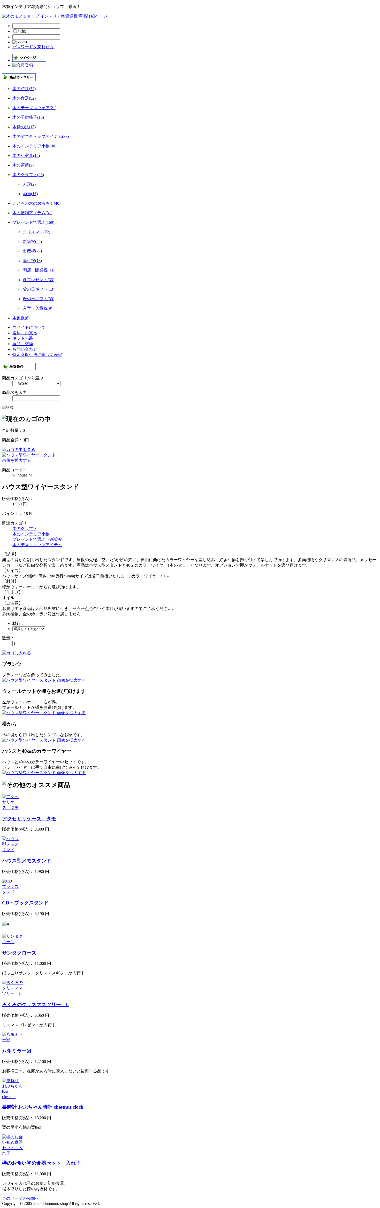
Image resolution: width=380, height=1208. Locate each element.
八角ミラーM (16, 1051)
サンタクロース (19, 953)
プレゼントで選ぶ (28, 539)
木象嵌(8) (20, 318)
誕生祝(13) (32, 260)
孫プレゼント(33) (38, 279)
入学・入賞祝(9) (37, 308)
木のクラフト (24, 528)
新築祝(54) (32, 241)
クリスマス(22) (36, 232)
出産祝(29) (32, 251)
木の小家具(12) (26, 155)
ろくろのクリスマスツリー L (35, 1004)
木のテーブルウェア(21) (34, 108)
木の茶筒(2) (23, 165)
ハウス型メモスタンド (26, 860)
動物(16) (30, 194)
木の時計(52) (24, 88)
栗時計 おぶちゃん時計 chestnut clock (42, 1107)
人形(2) (29, 184)
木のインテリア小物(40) (34, 146)
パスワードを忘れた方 (33, 47)
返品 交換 (22, 343)
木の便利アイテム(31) (32, 213)
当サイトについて (28, 327)
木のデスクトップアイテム (37, 545)
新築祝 (56, 539)
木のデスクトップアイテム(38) (40, 136)
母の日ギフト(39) (38, 299)
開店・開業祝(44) (38, 270)
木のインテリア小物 (31, 534)
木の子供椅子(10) (28, 117)
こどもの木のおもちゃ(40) (36, 203)
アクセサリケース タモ (29, 818)
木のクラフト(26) (28, 174)
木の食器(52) (24, 98)
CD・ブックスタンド (25, 902)
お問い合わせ (24, 349)
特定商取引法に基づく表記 (37, 354)
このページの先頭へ (20, 1198)
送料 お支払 (24, 333)
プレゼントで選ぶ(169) (33, 222)
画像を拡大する (16, 460)
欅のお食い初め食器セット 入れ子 (41, 1163)
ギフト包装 (22, 338)
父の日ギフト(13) (38, 289)
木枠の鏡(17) (24, 127)
